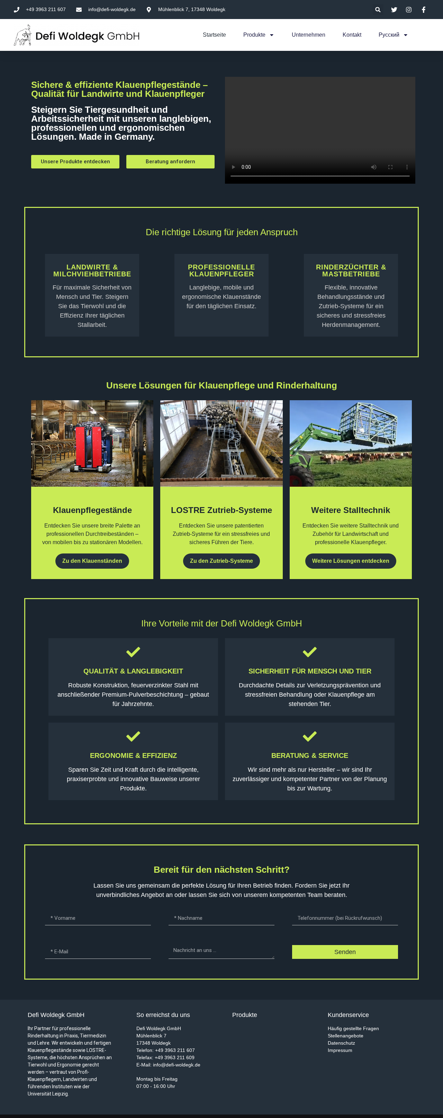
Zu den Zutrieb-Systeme (221, 561)
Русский (389, 35)
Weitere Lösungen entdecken (350, 561)
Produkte (254, 35)
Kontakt (352, 35)
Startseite (214, 35)
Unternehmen (308, 35)
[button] (378, 9)
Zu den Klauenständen (92, 561)
